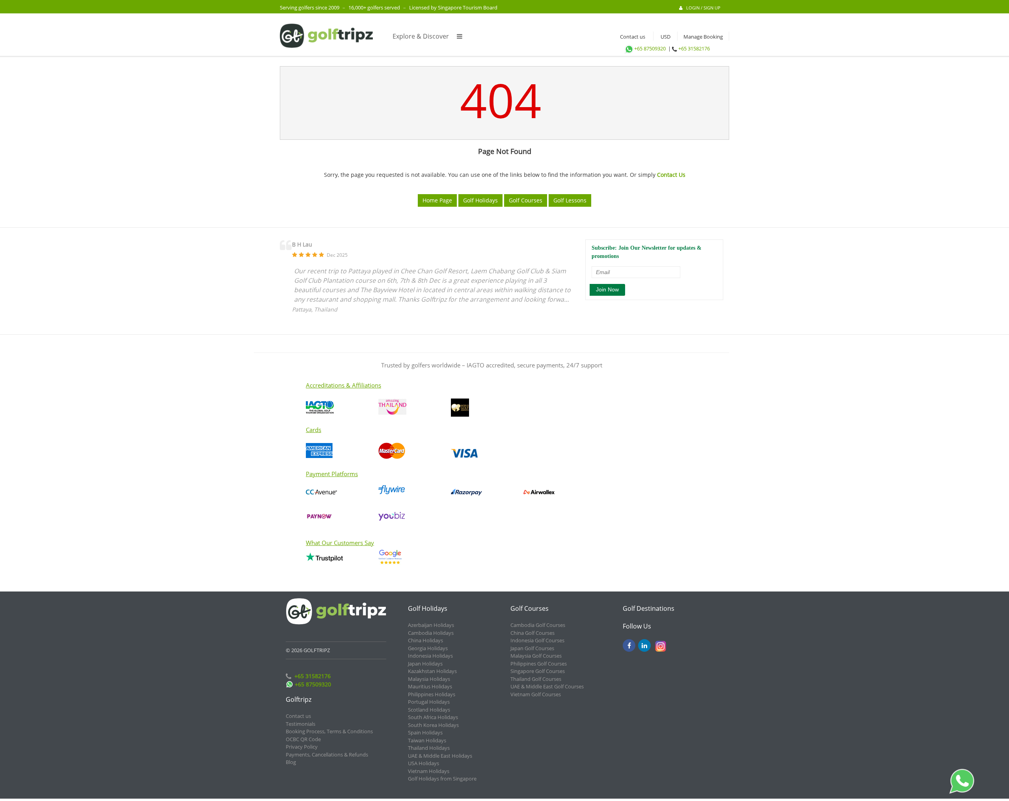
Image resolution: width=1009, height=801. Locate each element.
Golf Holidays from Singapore (442, 778)
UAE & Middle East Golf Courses (547, 686)
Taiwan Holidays (427, 740)
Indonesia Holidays (430, 655)
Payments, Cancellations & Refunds (327, 754)
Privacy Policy (302, 746)
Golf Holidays (480, 200)
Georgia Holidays (428, 648)
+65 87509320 (650, 48)
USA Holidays (423, 763)
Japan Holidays (425, 663)
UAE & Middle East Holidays (440, 755)
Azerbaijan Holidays (431, 625)
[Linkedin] (644, 645)
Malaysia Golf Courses (536, 655)
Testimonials (300, 723)
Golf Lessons (569, 200)
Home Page (437, 200)
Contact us (630, 36)
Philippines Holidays (431, 694)
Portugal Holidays (429, 701)
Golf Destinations (648, 608)
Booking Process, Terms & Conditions (329, 731)
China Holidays (425, 640)
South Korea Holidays (433, 725)
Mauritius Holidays (430, 686)
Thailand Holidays (429, 747)
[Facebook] (629, 645)
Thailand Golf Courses (535, 678)
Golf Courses (525, 200)
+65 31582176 (694, 48)
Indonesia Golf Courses (537, 640)
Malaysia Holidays (429, 678)
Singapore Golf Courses (537, 671)
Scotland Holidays (429, 709)
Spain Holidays (425, 732)
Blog (291, 762)
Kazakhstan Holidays (432, 671)
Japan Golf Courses (532, 648)
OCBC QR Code (303, 739)
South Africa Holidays (433, 717)
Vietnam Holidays (428, 771)
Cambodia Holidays (431, 632)
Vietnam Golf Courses (535, 694)
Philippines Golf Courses (538, 663)
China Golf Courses (532, 632)
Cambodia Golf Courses (537, 625)
